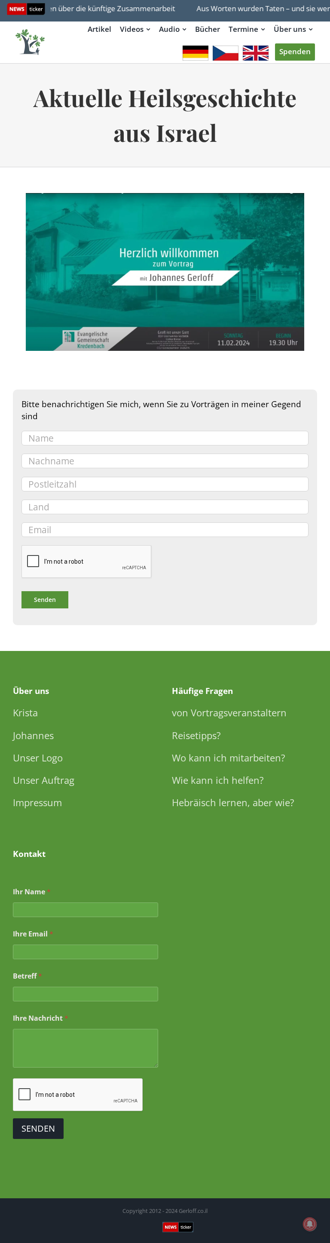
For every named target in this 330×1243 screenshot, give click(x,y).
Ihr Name (32, 892)
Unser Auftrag (43, 779)
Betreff (27, 976)
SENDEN (38, 1128)
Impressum (37, 802)
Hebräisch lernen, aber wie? (233, 802)
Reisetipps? (196, 735)
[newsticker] (30, 30)
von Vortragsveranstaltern (229, 712)
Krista (25, 712)
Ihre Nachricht (40, 1018)
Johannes (33, 735)
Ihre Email (33, 934)
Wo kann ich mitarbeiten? (228, 757)
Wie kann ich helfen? (218, 779)
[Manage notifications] (310, 1224)
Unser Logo (38, 757)
